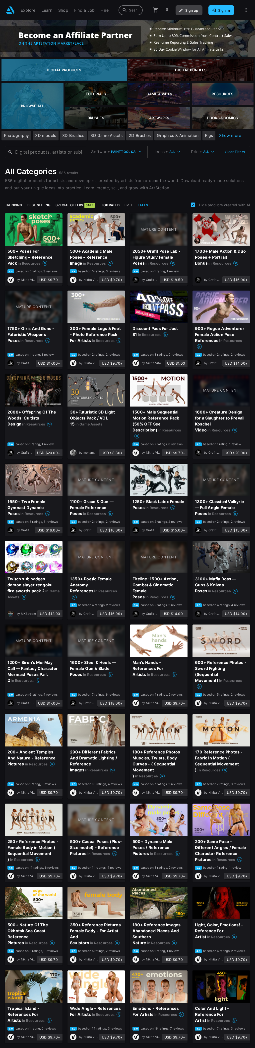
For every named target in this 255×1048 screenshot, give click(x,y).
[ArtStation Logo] (10, 10)
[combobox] (131, 10)
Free (129, 205)
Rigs (209, 135)
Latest (144, 205)
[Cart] (156, 10)
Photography (16, 135)
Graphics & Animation (177, 135)
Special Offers (74, 205)
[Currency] (167, 10)
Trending (13, 205)
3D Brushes (73, 135)
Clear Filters (235, 152)
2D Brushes (140, 135)
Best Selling (39, 205)
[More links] (246, 10)
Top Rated (110, 205)
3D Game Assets (106, 135)
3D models (45, 135)
